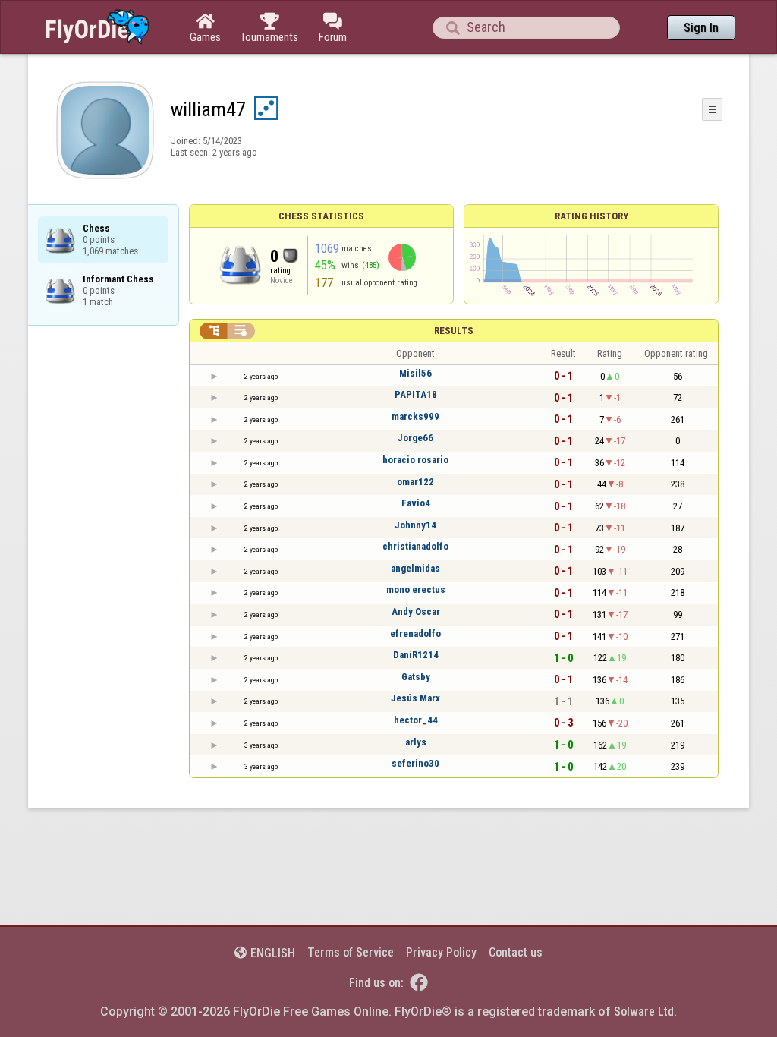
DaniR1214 (416, 654)
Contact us (516, 952)
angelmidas (415, 568)
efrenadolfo (415, 633)
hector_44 (416, 720)
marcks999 (415, 416)
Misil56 (415, 373)
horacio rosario (415, 459)
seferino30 (415, 763)
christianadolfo (415, 546)
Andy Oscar (416, 611)
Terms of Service (350, 952)
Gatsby (415, 676)
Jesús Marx (415, 698)
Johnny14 (415, 525)
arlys (415, 742)
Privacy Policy (441, 952)
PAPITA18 (416, 394)
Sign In (701, 27)
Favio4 (415, 503)
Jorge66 (415, 437)
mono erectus (415, 589)
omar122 (415, 481)
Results (453, 330)
